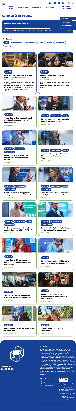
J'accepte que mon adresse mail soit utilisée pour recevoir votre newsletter (28, 30)
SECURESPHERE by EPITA (53, 404)
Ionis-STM (8, 46)
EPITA (52, 403)
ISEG (34, 403)
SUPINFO (43, 404)
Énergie (49, 42)
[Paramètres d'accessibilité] (69, 3)
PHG (47, 404)
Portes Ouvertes (67, 25)
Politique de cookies (48, 385)
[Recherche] (73, 3)
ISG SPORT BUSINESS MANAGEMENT (21, 403)
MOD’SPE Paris (48, 403)
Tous (6, 42)
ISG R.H (30, 403)
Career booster (30, 42)
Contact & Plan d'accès (48, 381)
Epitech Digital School (8, 404)
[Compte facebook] (50, 3)
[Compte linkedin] (54, 3)
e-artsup (34, 404)
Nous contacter (67, 29)
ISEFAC (36, 403)
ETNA (40, 404)
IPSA (37, 404)
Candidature (66, 22)
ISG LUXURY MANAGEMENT (7, 403)
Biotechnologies (16, 42)
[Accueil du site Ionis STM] (4, 4)
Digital (41, 42)
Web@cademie (29, 404)
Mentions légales (47, 383)
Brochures (65, 18)
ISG (1, 403)
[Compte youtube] (59, 3)
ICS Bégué (41, 403)
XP (43, 403)
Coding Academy (22, 404)
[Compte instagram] (63, 3)
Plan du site (45, 382)
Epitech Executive (15, 404)
